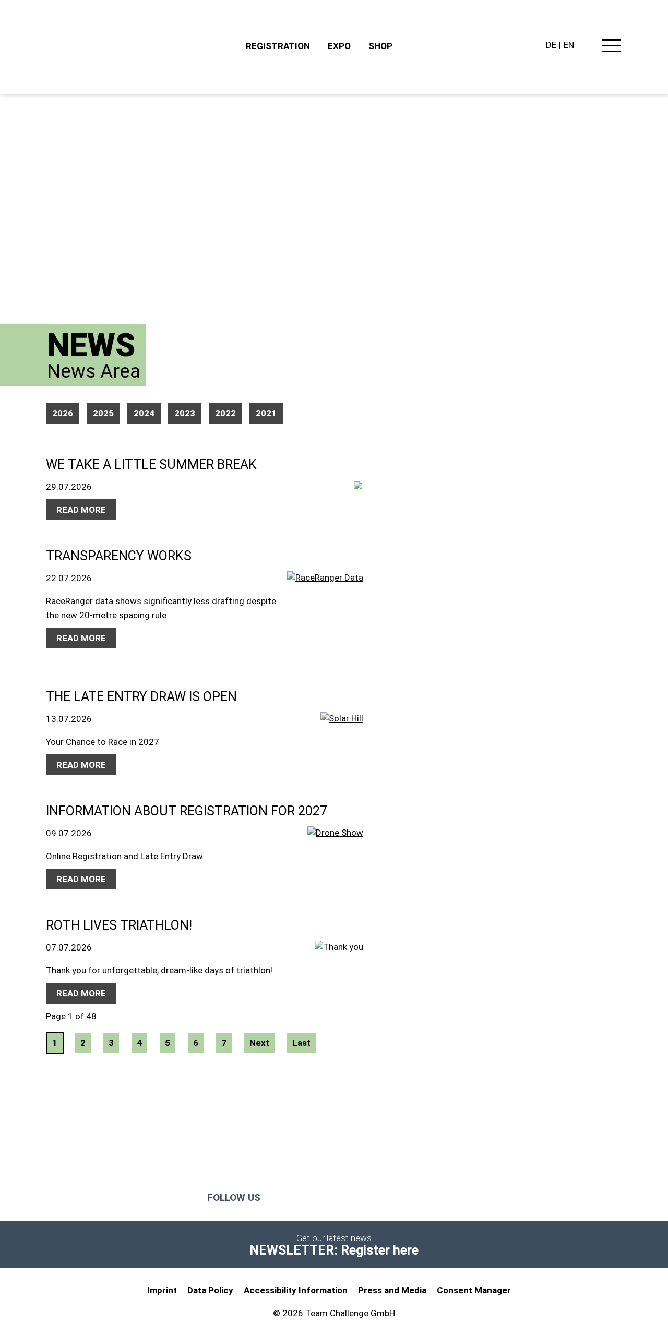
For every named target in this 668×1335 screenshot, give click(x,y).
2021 (266, 413)
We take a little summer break (151, 464)
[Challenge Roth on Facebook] (289, 1197)
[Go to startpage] (141, 47)
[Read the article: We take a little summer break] (358, 486)
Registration (278, 46)
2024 (144, 413)
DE (551, 45)
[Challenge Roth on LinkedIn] (414, 1197)
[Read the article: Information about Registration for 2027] (335, 844)
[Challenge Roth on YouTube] (373, 1197)
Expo (339, 46)
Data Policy (210, 1290)
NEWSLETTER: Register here (334, 1250)
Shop (380, 46)
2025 (103, 413)
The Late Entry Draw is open (141, 696)
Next (259, 1043)
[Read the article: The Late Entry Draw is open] (341, 726)
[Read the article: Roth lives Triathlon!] (339, 957)
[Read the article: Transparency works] (325, 619)
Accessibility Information (296, 1290)
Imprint (162, 1290)
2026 (62, 413)
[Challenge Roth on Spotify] (448, 1198)
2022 (225, 413)
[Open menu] (611, 47)
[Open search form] (587, 46)
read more (81, 509)
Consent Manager (474, 1290)
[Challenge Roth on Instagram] (331, 1197)
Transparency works (119, 555)
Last (301, 1043)
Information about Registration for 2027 (186, 811)
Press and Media (392, 1290)
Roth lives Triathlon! (119, 925)
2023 (184, 413)
